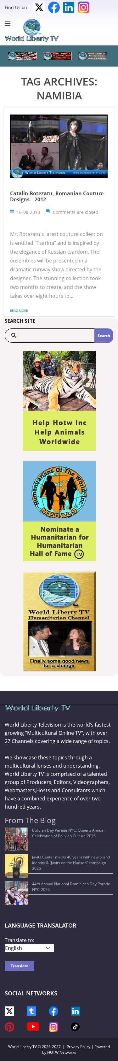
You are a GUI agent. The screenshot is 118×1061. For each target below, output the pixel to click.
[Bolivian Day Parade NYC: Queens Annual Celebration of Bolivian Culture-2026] (16, 839)
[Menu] (9, 23)
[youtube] (33, 1026)
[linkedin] (75, 1010)
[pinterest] (9, 1026)
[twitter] (9, 1010)
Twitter (39, 7)
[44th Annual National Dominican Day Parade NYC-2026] (16, 893)
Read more (19, 310)
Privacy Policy (78, 1046)
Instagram (83, 7)
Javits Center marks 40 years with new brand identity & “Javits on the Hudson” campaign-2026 (71, 862)
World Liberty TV (22, 1046)
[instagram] (53, 1026)
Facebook (54, 7)
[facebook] (53, 1010)
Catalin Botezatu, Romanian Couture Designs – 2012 (57, 196)
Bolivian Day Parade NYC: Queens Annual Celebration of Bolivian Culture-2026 (68, 833)
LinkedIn (69, 7)
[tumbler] (31, 1010)
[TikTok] (75, 1026)
